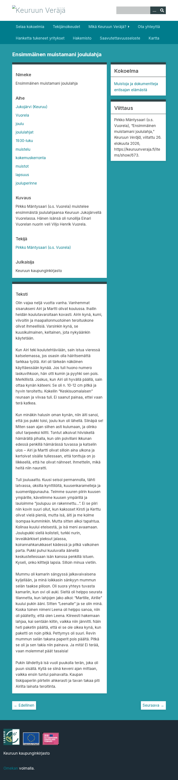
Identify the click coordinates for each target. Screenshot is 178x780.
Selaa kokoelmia (30, 27)
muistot (22, 166)
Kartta (154, 38)
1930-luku (24, 141)
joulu (20, 124)
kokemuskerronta (31, 158)
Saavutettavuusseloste (120, 38)
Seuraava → (153, 705)
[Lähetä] (162, 10)
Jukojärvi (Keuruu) (31, 107)
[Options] (154, 10)
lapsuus (22, 175)
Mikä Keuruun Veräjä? (107, 27)
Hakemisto (82, 38)
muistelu (23, 149)
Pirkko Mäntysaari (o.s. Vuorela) (43, 247)
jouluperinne (26, 183)
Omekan (10, 768)
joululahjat (24, 132)
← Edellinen (24, 705)
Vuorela (22, 115)
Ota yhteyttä (149, 27)
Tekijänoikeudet (66, 27)
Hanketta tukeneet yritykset (40, 38)
